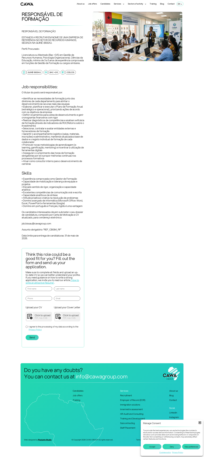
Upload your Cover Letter (67, 307)
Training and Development (132, 418)
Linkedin (173, 412)
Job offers (92, 3)
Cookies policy (165, 452)
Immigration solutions (130, 404)
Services (117, 3)
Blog (162, 3)
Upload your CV (34, 307)
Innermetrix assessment (131, 409)
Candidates (105, 3)
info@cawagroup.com (102, 376)
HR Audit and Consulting (131, 413)
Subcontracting (127, 423)
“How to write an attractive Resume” (52, 281)
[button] (200, 422)
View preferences (191, 446)
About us (81, 3)
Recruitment (126, 395)
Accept (152, 446)
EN (179, 3)
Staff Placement (127, 427)
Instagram (174, 417)
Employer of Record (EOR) (132, 400)
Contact (171, 3)
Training (153, 3)
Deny (172, 446)
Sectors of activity (135, 3)
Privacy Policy (177, 452)
